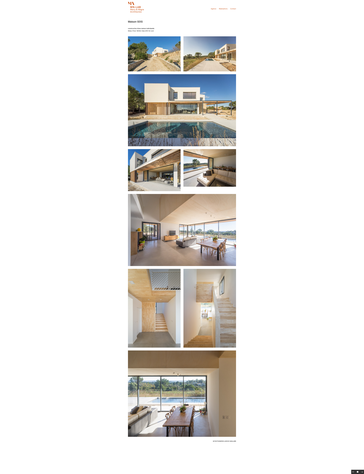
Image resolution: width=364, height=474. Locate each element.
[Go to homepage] (137, 9)
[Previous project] (353, 472)
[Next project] (362, 472)
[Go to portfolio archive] (357, 472)
